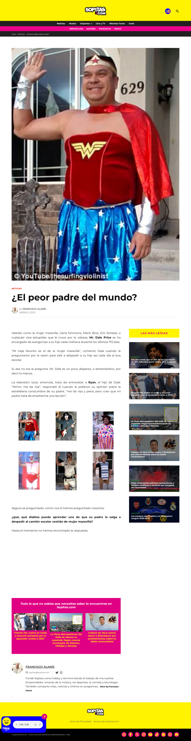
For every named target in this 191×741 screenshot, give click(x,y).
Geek (131, 23)
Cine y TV (100, 23)
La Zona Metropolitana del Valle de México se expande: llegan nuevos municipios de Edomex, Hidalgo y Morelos (154, 423)
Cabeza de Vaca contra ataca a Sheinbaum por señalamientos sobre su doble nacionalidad (153, 454)
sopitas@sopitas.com (39, 672)
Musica (72, 23)
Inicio (14, 34)
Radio (117, 28)
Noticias (61, 23)
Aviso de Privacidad (80, 721)
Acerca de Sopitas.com (106, 721)
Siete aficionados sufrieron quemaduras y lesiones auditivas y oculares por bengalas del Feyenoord (152, 485)
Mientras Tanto (117, 23)
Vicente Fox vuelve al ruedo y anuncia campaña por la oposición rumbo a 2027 (152, 393)
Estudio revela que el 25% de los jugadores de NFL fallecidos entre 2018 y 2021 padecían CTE (153, 361)
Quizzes (91, 28)
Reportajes (76, 28)
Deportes (85, 23)
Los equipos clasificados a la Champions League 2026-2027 (151, 517)
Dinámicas (105, 28)
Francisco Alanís (34, 309)
